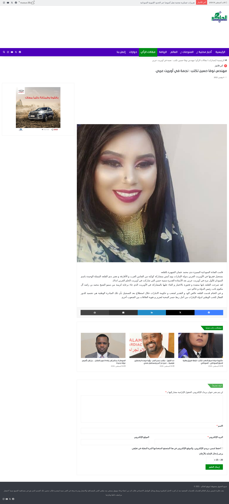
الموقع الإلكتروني (141, 437)
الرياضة (163, 52)
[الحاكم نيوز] (219, 17)
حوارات (133, 52)
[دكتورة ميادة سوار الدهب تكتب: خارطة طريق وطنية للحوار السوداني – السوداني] (200, 345)
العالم (173, 52)
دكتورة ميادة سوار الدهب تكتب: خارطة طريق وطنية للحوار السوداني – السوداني (161, 2)
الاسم (220, 426)
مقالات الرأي (148, 52)
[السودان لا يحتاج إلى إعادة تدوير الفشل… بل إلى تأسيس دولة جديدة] (103, 345)
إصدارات (212, 60)
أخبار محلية (205, 52)
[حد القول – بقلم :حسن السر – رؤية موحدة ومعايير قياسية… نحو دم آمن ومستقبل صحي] (151, 345)
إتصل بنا (121, 52)
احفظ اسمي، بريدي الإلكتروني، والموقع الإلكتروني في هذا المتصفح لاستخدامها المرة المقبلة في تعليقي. (176, 448)
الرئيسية (220, 52)
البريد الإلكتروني (215, 437)
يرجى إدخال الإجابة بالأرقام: (211, 454)
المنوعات (188, 52)
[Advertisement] (76, 26)
